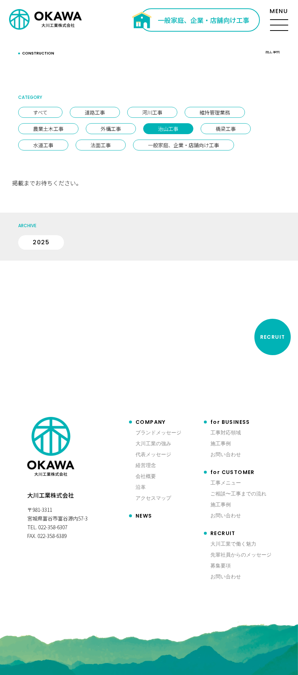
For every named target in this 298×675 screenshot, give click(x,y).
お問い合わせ (225, 454)
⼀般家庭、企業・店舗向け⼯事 (183, 145)
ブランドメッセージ (158, 432)
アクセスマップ (153, 497)
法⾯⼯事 (100, 145)
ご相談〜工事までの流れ (238, 493)
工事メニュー (225, 482)
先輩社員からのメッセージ (240, 554)
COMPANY (151, 422)
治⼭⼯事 (168, 128)
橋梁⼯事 (226, 128)
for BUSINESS (230, 422)
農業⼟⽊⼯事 (48, 128)
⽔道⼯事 (43, 145)
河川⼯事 (152, 112)
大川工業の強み (153, 443)
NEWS (144, 515)
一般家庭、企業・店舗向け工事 (203, 20)
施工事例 (220, 443)
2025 (41, 242)
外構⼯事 (111, 128)
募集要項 (220, 565)
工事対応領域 (225, 432)
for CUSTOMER (232, 472)
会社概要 (146, 476)
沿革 (141, 486)
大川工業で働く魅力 (233, 543)
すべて (40, 112)
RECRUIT (222, 533)
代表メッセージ (153, 454)
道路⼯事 (95, 112)
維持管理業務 (215, 112)
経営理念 (146, 465)
